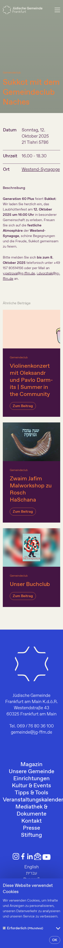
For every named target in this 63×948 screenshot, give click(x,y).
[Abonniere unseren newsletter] (37, 856)
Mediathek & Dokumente (31, 810)
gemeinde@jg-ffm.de (31, 732)
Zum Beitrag (23, 406)
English (31, 867)
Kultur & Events (31, 785)
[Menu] (57, 10)
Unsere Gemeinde (31, 771)
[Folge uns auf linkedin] (29, 856)
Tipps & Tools (31, 792)
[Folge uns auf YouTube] (47, 857)
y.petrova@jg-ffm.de (19, 273)
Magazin (31, 764)
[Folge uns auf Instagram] (15, 856)
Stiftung (31, 835)
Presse (31, 828)
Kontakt (31, 821)
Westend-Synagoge (41, 170)
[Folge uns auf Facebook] (22, 856)
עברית (31, 873)
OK (54, 940)
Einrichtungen (31, 778)
